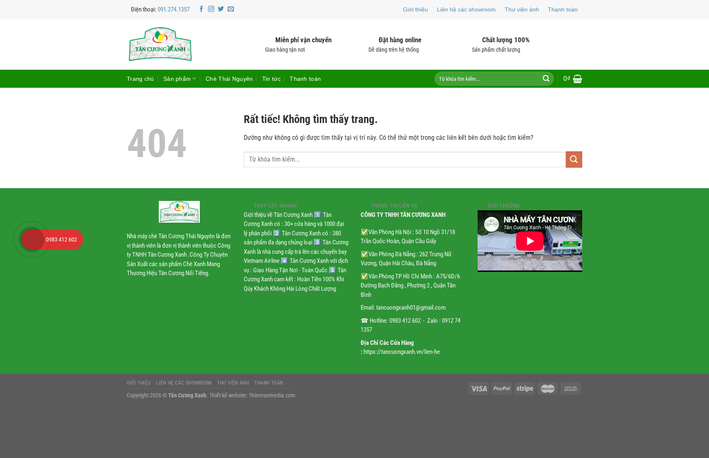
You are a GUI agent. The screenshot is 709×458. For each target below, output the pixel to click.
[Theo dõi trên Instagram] (211, 9)
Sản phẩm (177, 78)
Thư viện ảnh (522, 9)
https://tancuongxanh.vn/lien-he (402, 351)
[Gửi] (546, 79)
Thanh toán (563, 9)
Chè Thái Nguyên (229, 78)
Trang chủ (140, 78)
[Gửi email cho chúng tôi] (231, 9)
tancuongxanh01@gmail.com (411, 307)
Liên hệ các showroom (466, 9)
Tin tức (271, 78)
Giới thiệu (415, 9)
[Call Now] (31, 239)
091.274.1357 (174, 9)
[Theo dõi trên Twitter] (221, 9)
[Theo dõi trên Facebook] (201, 9)
